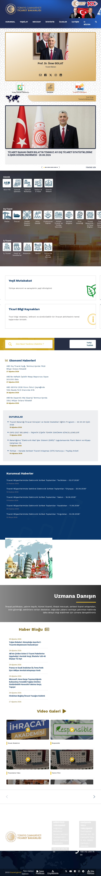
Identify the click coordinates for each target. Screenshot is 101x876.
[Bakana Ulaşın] (40, 75)
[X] (50, 75)
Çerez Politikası (40, 872)
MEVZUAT (37, 22)
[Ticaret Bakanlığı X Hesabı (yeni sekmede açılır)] (66, 871)
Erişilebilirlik (53, 873)
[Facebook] (45, 75)
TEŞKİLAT (24, 22)
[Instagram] (55, 75)
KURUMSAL (10, 22)
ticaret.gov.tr (15, 872)
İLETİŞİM (75, 22)
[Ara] (96, 22)
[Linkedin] (60, 75)
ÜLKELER (63, 22)
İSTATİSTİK (50, 22)
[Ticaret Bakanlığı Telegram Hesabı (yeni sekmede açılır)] (83, 871)
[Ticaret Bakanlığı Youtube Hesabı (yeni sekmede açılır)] (71, 871)
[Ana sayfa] (23, 9)
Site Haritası (90, 872)
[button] (42, 167)
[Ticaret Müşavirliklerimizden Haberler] (50, 558)
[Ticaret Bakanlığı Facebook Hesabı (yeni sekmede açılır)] (75, 871)
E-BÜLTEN (87, 23)
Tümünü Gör (91, 167)
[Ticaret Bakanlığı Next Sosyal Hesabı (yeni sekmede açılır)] (62, 871)
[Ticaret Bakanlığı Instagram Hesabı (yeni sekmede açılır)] (79, 871)
